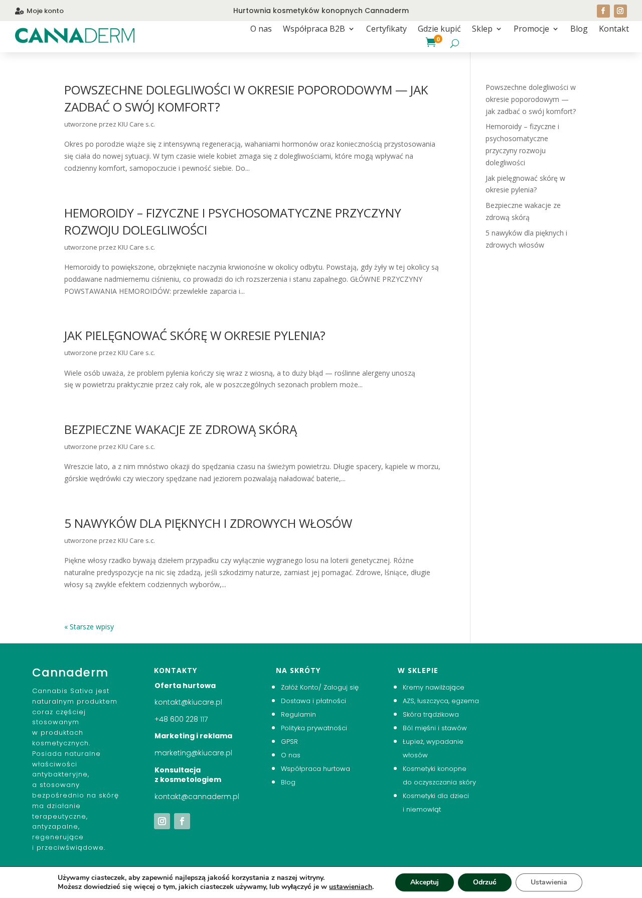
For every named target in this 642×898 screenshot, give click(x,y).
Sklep (482, 29)
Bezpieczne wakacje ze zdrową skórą (180, 429)
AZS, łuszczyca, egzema (441, 701)
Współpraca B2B (314, 29)
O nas (261, 29)
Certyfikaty (386, 29)
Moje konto (45, 11)
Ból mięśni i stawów (435, 728)
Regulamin (298, 714)
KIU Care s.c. (136, 124)
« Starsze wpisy (89, 626)
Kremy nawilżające (433, 687)
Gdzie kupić (439, 29)
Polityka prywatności (314, 728)
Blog (579, 29)
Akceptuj (424, 882)
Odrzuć (485, 882)
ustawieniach (350, 886)
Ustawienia (549, 882)
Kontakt (614, 29)
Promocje (531, 29)
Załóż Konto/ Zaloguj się (320, 687)
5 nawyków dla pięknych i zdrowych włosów (208, 523)
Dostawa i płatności (313, 701)
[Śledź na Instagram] (620, 11)
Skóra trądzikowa (431, 714)
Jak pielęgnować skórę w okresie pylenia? (195, 335)
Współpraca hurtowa (315, 768)
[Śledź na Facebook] (603, 11)
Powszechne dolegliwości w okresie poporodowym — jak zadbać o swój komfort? (531, 99)
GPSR (289, 741)
